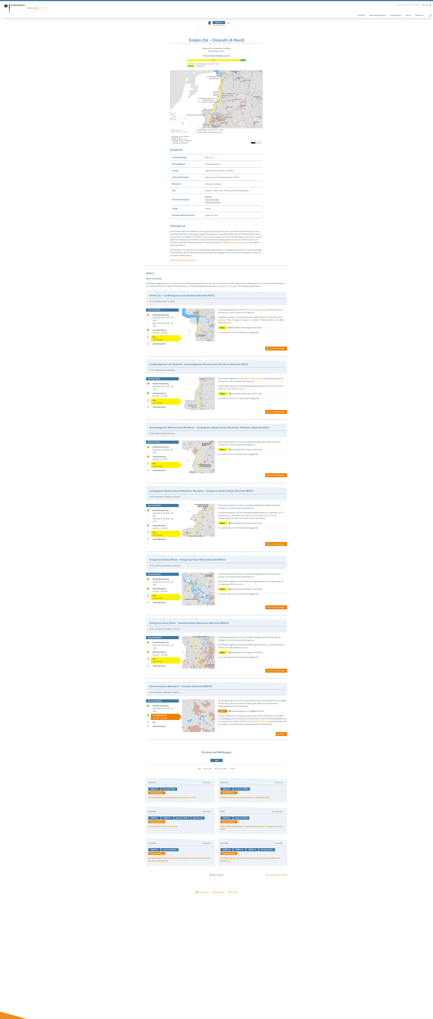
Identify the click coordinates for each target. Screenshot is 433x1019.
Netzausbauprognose (378, 15)
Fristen (232, 769)
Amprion (210, 157)
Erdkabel (208, 197)
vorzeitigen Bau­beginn (255, 310)
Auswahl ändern (219, 25)
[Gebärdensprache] (427, 5)
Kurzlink (234, 892)
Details (282, 734)
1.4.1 (225, 286)
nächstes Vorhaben (227, 23)
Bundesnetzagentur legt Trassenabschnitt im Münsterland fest (244, 798)
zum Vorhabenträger (277, 348)
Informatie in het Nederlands (184, 260)
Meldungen (207, 769)
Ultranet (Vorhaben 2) (258, 721)
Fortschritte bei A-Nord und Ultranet (162, 827)
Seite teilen (219, 892)
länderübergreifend (212, 202)
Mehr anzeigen (217, 875)
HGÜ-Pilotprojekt (212, 200)
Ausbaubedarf (395, 15)
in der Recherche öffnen (277, 875)
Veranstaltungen (221, 769)
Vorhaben (361, 15)
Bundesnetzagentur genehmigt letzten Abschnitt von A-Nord (172, 798)
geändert (228, 323)
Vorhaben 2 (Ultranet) (237, 242)
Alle (199, 769)
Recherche (419, 15)
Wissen (408, 15)
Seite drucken (203, 892)
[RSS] (430, 5)
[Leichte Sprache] (423, 5)
